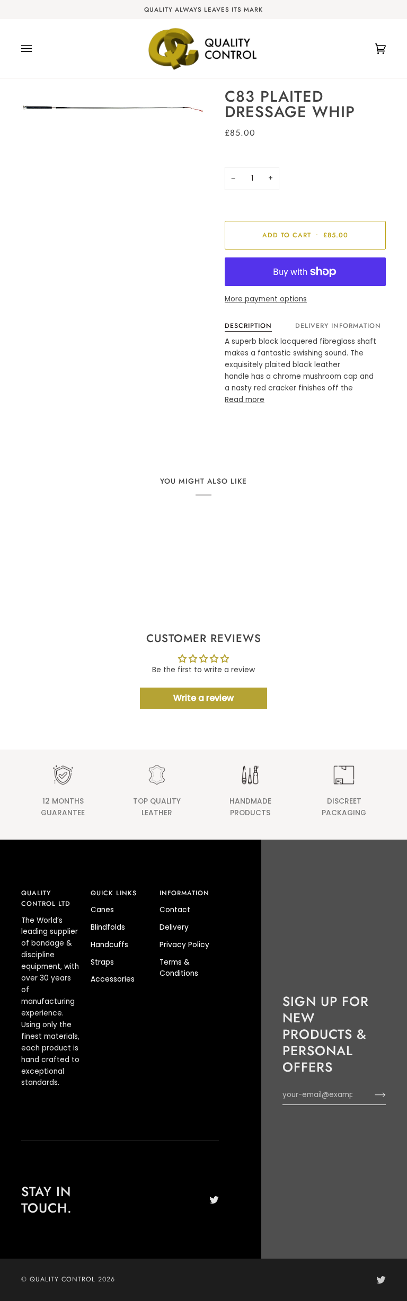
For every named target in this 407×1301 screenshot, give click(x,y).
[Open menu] (37, 48)
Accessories (113, 979)
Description (248, 326)
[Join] (372, 1094)
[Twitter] (214, 1200)
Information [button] (184, 893)
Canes (102, 910)
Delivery (174, 927)
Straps (102, 962)
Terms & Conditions (179, 968)
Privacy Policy (184, 945)
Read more (244, 400)
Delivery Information (338, 326)
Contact (175, 910)
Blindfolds (108, 927)
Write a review (203, 698)
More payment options (266, 299)
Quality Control (62, 1279)
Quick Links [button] (114, 893)
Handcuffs (109, 945)
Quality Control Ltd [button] (45, 898)
